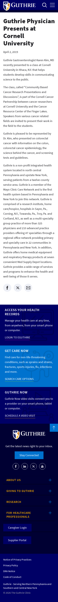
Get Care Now (17, 351)
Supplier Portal (17, 540)
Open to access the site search (44, 5)
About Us (13, 480)
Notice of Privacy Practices (17, 559)
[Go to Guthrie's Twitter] (33, 466)
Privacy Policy (10, 565)
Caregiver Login (17, 527)
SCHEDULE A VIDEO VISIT (20, 415)
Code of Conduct (12, 577)
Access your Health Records (22, 312)
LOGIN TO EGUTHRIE (17, 337)
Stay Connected (29, 455)
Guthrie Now (16, 392)
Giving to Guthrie (20, 491)
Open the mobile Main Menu (52, 5)
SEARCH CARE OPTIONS (19, 379)
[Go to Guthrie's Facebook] (16, 466)
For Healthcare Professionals (18, 514)
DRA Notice (9, 571)
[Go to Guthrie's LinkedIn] (24, 466)
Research (13, 502)
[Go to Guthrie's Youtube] (42, 466)
